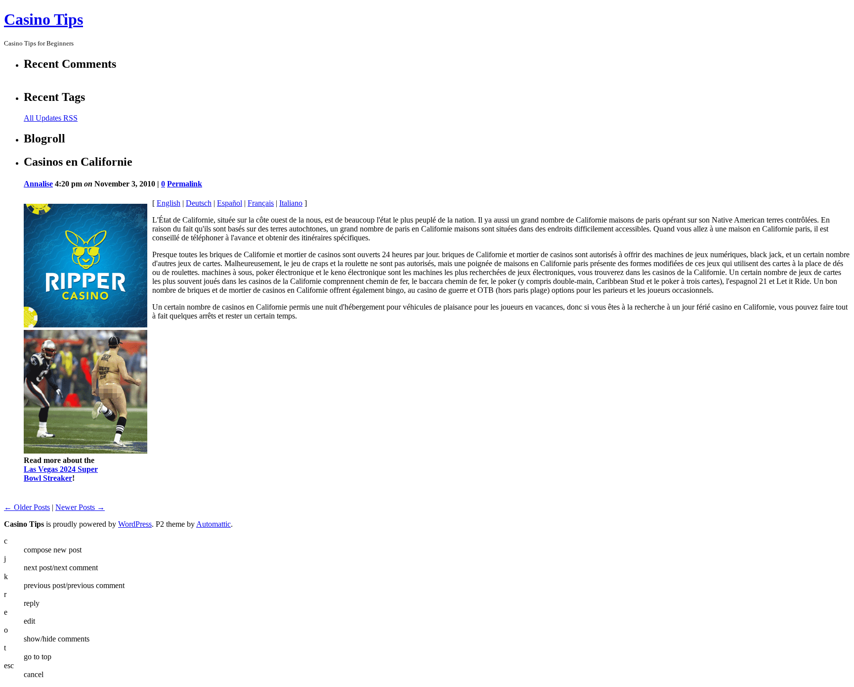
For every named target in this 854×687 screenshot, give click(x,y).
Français (261, 203)
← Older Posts (27, 507)
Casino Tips (43, 19)
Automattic (213, 524)
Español (229, 203)
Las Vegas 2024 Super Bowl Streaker (61, 473)
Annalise (38, 184)
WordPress (135, 524)
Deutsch (199, 203)
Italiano (290, 203)
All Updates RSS (51, 118)
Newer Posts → (80, 507)
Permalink (184, 184)
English (168, 203)
